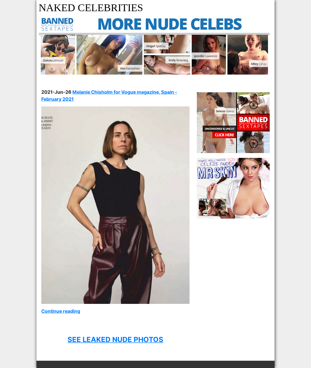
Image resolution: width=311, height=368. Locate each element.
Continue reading (60, 311)
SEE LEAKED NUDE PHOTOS (115, 339)
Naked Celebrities (91, 7)
